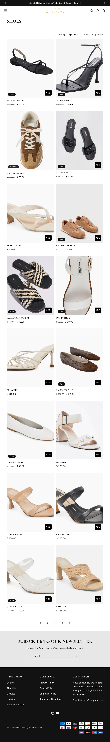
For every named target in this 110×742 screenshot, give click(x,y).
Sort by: (62, 34)
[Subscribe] (76, 656)
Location (11, 699)
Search (10, 683)
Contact (11, 694)
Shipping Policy (48, 694)
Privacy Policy (47, 683)
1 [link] (40, 623)
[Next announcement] (105, 3)
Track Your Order (15, 704)
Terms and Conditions (51, 699)
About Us (11, 688)
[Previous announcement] (5, 3)
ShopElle (24, 728)
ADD (48, 93)
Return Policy (47, 688)
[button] (6, 11)
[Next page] (69, 623)
